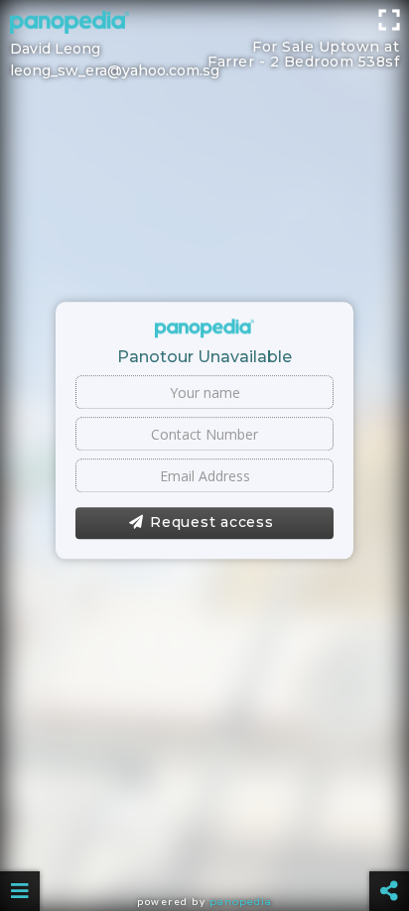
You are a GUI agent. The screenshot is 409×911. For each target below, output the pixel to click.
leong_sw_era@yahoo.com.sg (114, 70)
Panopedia (240, 901)
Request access (212, 523)
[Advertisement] (204, 25)
